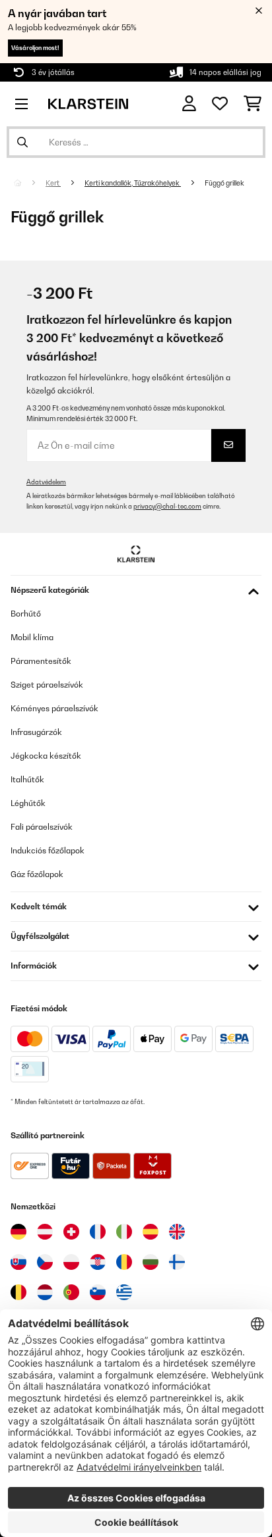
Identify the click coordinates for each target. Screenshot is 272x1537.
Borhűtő (26, 613)
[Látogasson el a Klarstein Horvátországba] (98, 1262)
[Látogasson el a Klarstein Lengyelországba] (71, 1262)
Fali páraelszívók (42, 827)
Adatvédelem (46, 482)
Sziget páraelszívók (47, 685)
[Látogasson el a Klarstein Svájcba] (71, 1232)
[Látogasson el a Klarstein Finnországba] (177, 1262)
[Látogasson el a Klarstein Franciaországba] (98, 1232)
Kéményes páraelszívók (54, 708)
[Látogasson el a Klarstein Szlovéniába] (98, 1292)
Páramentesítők (41, 661)
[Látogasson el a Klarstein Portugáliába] (71, 1292)
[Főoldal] (30, 183)
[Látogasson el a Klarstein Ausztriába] (45, 1232)
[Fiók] (189, 103)
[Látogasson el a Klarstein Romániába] (124, 1262)
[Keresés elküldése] (22, 142)
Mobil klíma (32, 637)
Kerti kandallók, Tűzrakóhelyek (133, 183)
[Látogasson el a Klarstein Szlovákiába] (18, 1262)
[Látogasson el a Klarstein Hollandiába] (45, 1292)
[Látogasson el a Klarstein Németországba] (18, 1232)
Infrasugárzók (36, 732)
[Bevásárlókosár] (252, 104)
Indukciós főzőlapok (48, 850)
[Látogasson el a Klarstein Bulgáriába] (150, 1262)
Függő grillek (225, 183)
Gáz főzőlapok (37, 874)
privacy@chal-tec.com (167, 506)
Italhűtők (27, 779)
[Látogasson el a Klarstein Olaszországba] (124, 1232)
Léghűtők (28, 803)
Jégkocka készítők (46, 756)
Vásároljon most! (35, 47)
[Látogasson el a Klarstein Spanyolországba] (150, 1232)
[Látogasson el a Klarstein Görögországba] (124, 1292)
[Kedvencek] (220, 104)
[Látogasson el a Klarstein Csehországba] (45, 1262)
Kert (53, 183)
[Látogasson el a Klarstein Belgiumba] (18, 1292)
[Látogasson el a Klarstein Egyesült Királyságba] (177, 1232)
